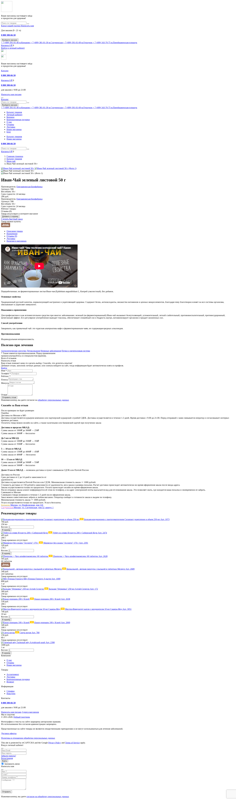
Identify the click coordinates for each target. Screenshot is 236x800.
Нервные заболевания (51, 351)
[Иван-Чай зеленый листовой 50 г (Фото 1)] (55, 168)
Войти (4, 368)
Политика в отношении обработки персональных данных (28, 738)
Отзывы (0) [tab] (12, 236)
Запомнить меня (12, 764)
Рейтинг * (6, 376)
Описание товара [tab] (15, 231)
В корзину (6, 530)
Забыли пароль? (8, 756)
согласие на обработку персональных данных (47, 796)
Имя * (4, 370)
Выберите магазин (9, 40)
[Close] (2, 748)
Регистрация (7, 758)
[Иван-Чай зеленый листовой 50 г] (18, 168)
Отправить (6, 792)
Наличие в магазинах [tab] (16, 241)
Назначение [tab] (12, 233)
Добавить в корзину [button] (10, 216)
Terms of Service (72, 743)
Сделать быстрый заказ (12, 219)
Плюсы (4, 379)
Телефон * (6, 373)
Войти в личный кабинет (13, 48)
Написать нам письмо (11, 712)
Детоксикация (33, 351)
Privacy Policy (54, 743)
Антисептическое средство (13, 351)
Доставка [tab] (11, 238)
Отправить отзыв (9, 397)
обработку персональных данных (53, 400)
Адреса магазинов (30, 712)
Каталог (5, 71)
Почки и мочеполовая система (76, 351)
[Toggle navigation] (2, 97)
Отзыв (4, 395)
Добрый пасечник (21, 717)
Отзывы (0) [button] (6, 211)
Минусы (5, 383)
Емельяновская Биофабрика (29, 186)
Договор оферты (9, 733)
